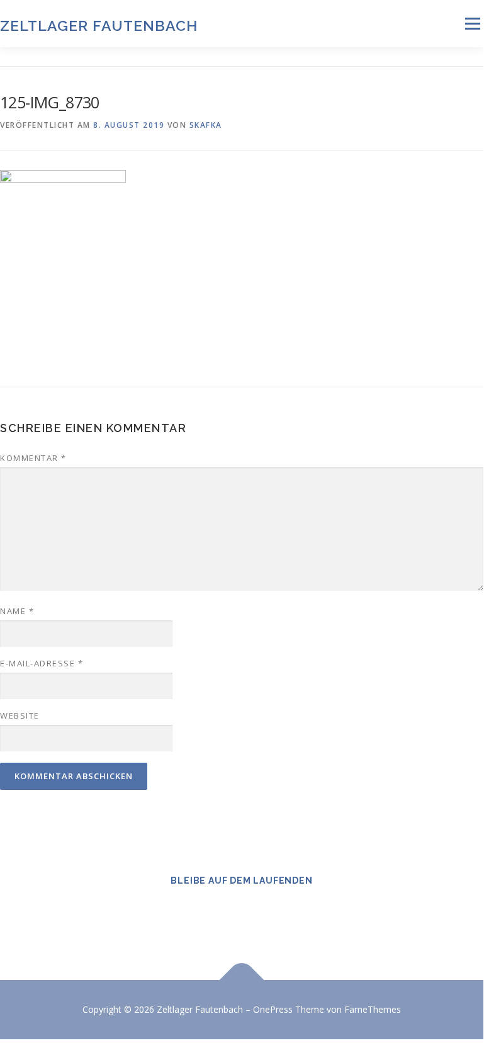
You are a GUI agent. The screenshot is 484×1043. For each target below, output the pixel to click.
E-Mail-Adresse (41, 663)
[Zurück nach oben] (242, 980)
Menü (472, 23)
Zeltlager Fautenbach (99, 24)
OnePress (273, 1009)
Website (20, 715)
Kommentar (33, 458)
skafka (205, 125)
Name (17, 611)
